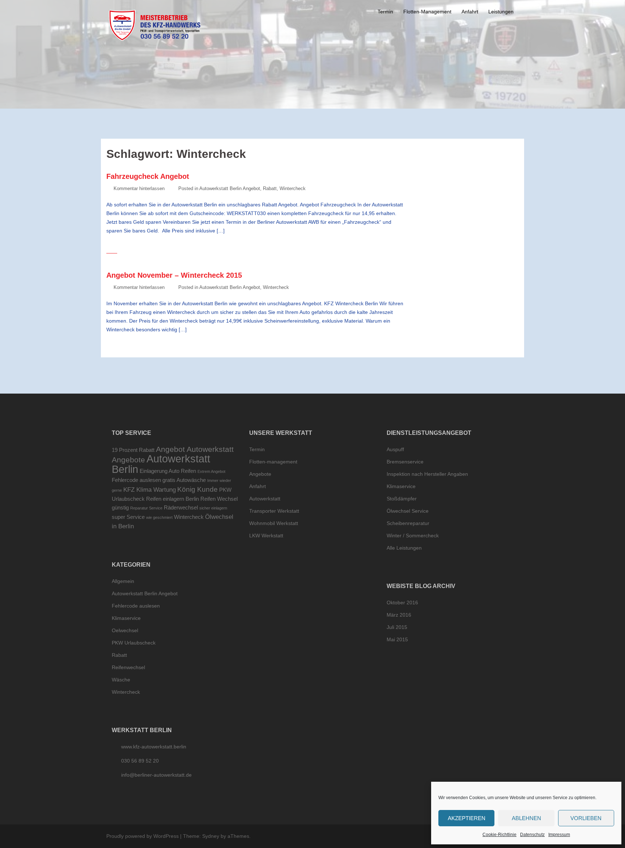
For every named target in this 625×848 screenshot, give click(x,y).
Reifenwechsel (128, 667)
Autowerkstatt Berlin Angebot (229, 188)
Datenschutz (532, 834)
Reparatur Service (146, 508)
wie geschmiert (159, 517)
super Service (128, 517)
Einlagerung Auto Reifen (168, 471)
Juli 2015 (397, 627)
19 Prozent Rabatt (133, 450)
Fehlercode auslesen (136, 480)
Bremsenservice (405, 462)
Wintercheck (293, 188)
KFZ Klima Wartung (149, 489)
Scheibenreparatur (408, 523)
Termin (385, 11)
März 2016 (399, 615)
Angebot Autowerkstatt (195, 449)
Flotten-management (273, 462)
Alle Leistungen (404, 548)
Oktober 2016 (402, 602)
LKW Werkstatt (266, 535)
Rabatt (270, 188)
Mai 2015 (397, 639)
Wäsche (121, 680)
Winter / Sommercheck (413, 535)
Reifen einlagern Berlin (172, 499)
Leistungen (501, 11)
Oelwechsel (125, 630)
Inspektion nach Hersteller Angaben (427, 474)
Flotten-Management (427, 11)
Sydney (210, 836)
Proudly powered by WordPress (142, 836)
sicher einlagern (213, 508)
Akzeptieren (466, 818)
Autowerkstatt (264, 498)
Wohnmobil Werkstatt (273, 523)
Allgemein (123, 581)
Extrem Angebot (211, 471)
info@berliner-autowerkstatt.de (156, 775)
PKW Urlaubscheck (134, 643)
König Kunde (197, 489)
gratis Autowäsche (184, 480)
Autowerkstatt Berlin (161, 464)
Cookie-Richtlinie (499, 834)
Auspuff (395, 449)
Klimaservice (126, 618)
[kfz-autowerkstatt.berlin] (154, 25)
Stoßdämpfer (402, 498)
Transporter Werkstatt (274, 511)
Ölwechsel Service (408, 511)
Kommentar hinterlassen (139, 188)
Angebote (128, 460)
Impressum (559, 834)
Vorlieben (585, 818)
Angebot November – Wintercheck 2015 (174, 275)
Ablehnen (526, 818)
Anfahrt (470, 11)
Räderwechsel (181, 508)
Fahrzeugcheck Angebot (147, 176)
